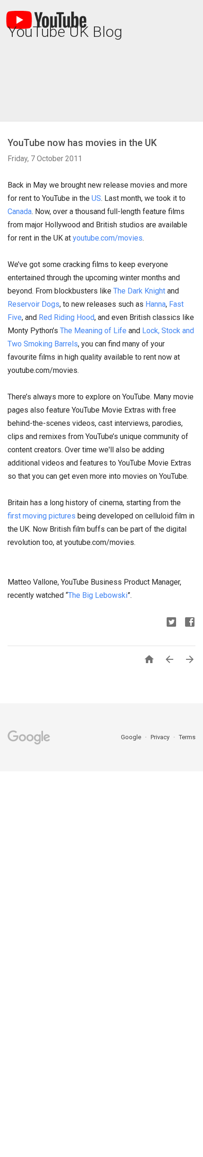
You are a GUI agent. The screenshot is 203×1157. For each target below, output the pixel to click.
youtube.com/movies (108, 237)
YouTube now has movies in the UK (82, 142)
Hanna (155, 304)
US (96, 198)
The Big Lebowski (97, 595)
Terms (187, 737)
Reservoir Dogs (33, 304)
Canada (20, 211)
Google (132, 737)
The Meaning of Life (93, 330)
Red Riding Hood (66, 317)
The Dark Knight (139, 290)
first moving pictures (42, 515)
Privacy (161, 737)
